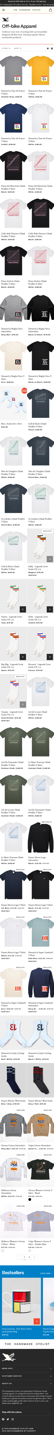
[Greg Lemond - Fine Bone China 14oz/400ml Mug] (21, 1299)
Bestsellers (13, 1273)
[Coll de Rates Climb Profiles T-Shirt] (13, 543)
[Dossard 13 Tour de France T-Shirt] (13, 68)
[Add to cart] (50, 559)
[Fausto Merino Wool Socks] (13, 1078)
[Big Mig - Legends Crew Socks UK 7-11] (13, 641)
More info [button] (7, 1368)
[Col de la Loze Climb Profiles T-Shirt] (13, 787)
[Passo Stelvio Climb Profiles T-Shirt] (13, 258)
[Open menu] (6, 9)
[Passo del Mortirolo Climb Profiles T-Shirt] (13, 163)
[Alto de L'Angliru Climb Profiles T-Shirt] (13, 448)
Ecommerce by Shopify (23, 1431)
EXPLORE (46, 1273)
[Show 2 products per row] (52, 48)
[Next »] (34, 1257)
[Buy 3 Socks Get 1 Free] (13, 401)
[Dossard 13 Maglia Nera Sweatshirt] (13, 305)
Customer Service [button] (12, 1376)
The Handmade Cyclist (16, 1429)
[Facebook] (3, 1419)
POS (4, 1431)
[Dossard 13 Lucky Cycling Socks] (13, 1030)
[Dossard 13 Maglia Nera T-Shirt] (13, 353)
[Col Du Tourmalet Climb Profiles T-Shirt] (13, 739)
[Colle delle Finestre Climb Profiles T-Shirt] (13, 210)
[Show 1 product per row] (48, 48)
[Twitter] (8, 1419)
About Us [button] (7, 1383)
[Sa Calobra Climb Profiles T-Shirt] (13, 496)
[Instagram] (13, 1419)
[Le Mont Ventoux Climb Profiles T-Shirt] (13, 834)
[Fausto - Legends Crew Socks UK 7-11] (13, 594)
